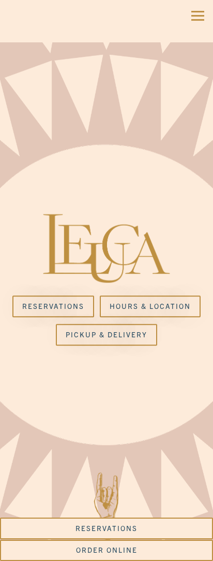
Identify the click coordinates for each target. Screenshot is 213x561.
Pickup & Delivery (106, 335)
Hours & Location (150, 306)
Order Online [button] (107, 550)
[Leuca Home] (38, 21)
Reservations (53, 306)
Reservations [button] (106, 528)
